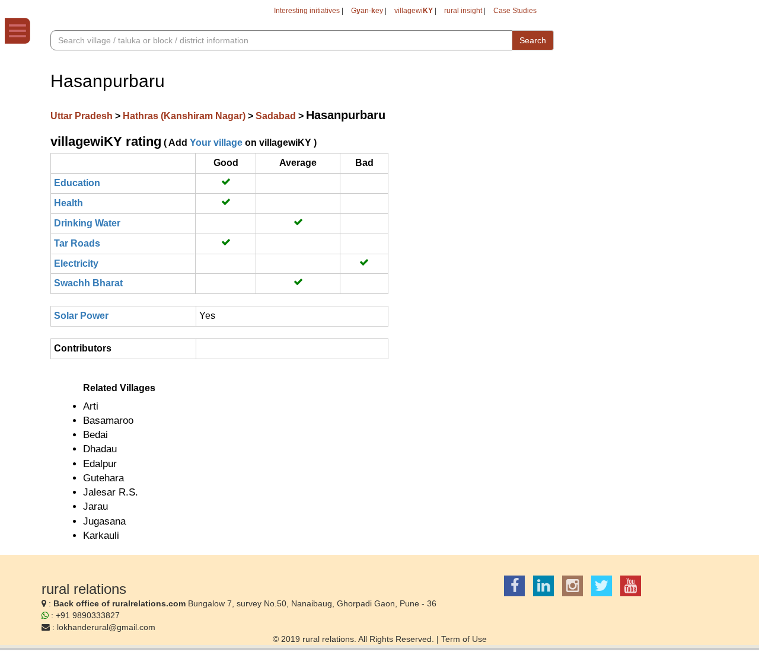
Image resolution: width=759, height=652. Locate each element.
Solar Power (81, 316)
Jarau (95, 506)
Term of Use (464, 639)
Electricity (76, 263)
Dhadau (100, 449)
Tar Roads (77, 243)
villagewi (413, 11)
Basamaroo (108, 420)
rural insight (463, 11)
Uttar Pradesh (82, 116)
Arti (90, 406)
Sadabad (277, 116)
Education (77, 183)
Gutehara (103, 478)
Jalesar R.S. (110, 492)
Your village (216, 143)
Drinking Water (87, 223)
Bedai (95, 434)
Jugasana (104, 521)
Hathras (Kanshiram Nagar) (185, 116)
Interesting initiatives (307, 11)
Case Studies (515, 11)
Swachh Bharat (88, 283)
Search (532, 40)
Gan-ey (367, 11)
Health (68, 203)
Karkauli (101, 535)
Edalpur (100, 463)
